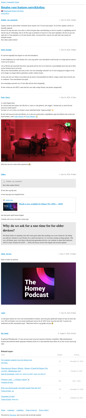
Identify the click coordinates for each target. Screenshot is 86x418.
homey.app (9, 200)
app (13, 391)
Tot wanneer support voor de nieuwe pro (16, 360)
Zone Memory (31, 116)
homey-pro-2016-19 (40, 374)
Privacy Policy (44, 410)
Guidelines (20, 410)
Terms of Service (31, 410)
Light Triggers (19, 116)
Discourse (13, 415)
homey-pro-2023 (28, 374)
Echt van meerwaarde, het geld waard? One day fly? (21, 388)
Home (3, 410)
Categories (10, 410)
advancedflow (5, 13)
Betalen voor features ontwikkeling (23, 7)
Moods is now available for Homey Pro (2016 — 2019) (41, 204)
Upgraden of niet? (8, 396)
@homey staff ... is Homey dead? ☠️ (15, 379)
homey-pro (18, 374)
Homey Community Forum (10, 2)
